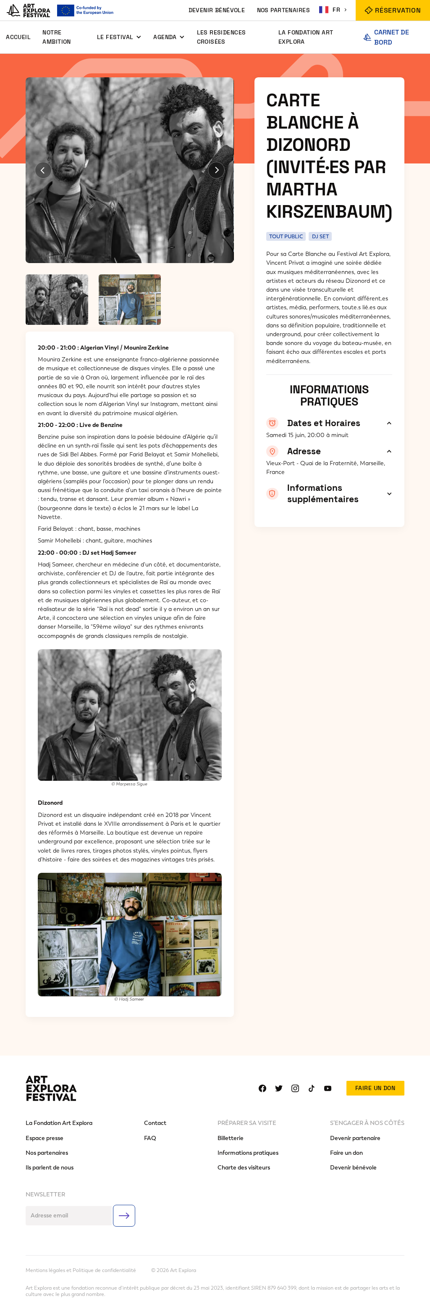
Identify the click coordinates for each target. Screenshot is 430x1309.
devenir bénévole (217, 10)
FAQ (150, 1138)
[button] (119, 37)
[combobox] (334, 10)
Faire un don (375, 1088)
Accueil (18, 37)
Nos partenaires (47, 1152)
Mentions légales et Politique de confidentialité (81, 1270)
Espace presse (44, 1138)
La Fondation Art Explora (305, 37)
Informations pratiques (248, 1152)
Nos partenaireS (283, 10)
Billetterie (231, 1138)
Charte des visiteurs (244, 1167)
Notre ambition (56, 37)
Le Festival (115, 37)
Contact (155, 1123)
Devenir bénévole (353, 1167)
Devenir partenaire (355, 1138)
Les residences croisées (221, 37)
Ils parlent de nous (49, 1167)
